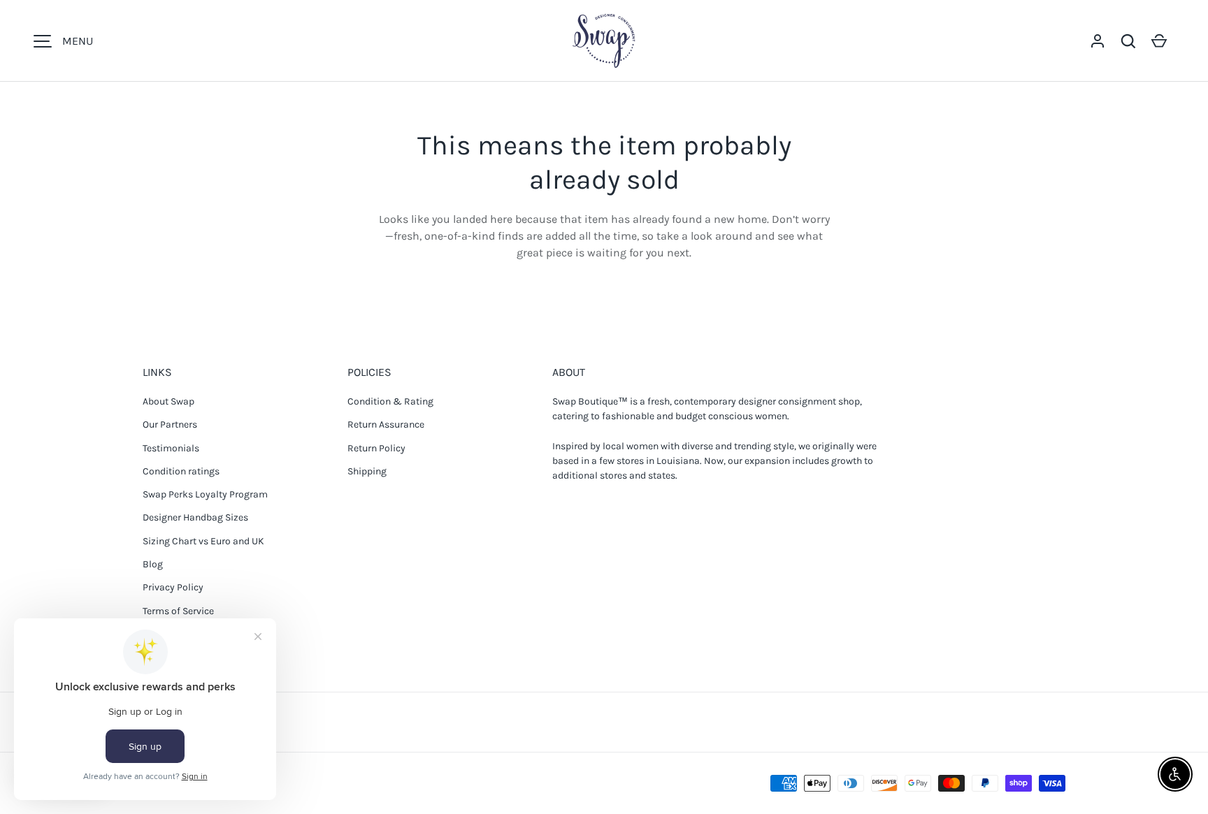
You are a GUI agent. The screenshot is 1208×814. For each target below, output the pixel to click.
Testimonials (171, 448)
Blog (153, 564)
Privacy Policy (173, 587)
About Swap (168, 401)
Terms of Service (178, 611)
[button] (1128, 41)
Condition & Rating (390, 401)
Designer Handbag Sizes (195, 517)
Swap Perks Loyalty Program (205, 494)
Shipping (367, 471)
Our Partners (170, 424)
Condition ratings (181, 471)
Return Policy (376, 448)
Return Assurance (385, 424)
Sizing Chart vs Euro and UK (203, 541)
